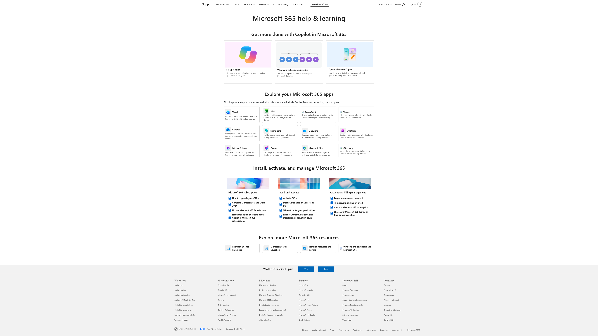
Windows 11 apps (181, 320)
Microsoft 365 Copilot (307, 315)
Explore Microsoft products (184, 315)
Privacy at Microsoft (391, 300)
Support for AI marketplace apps (354, 300)
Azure (344, 285)
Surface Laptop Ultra (182, 295)
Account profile (223, 285)
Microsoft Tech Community (352, 305)
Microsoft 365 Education (268, 300)
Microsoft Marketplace (351, 310)
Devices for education (267, 290)
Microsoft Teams (305, 310)
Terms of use (344, 330)
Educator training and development (272, 310)
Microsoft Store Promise (227, 315)
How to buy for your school (269, 305)
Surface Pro (178, 285)
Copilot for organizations (183, 305)
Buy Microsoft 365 (320, 4)
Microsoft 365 (222, 4)
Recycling (383, 330)
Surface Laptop (180, 290)
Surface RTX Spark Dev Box (184, 300)
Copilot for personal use (183, 310)
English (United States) (187, 329)
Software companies (350, 315)
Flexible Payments (224, 320)
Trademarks (357, 330)
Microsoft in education (267, 285)
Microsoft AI (303, 285)
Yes (306, 269)
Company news (389, 295)
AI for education (265, 320)
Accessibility (388, 315)
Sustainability (389, 320)
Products (248, 4)
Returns (221, 300)
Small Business (304, 320)
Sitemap (305, 330)
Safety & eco (371, 330)
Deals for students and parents (271, 315)
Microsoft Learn (348, 295)
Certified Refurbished (226, 310)
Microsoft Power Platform (308, 305)
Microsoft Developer (350, 290)
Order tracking (223, 305)
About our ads (397, 330)
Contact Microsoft (319, 330)
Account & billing (280, 4)
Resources (298, 4)
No (325, 269)
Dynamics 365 (304, 295)
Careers (387, 285)
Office (236, 4)
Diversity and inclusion (392, 310)
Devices (262, 4)
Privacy (332, 330)
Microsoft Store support (227, 295)
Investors (387, 305)
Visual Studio (347, 320)
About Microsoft (390, 290)
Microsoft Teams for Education (270, 295)
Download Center (224, 290)
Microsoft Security (306, 290)
